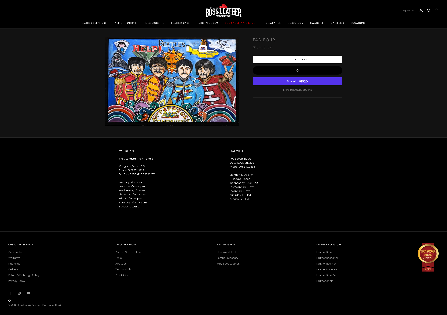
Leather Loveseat (327, 269)
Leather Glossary (227, 258)
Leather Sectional (327, 258)
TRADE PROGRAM (207, 23)
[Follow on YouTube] (28, 293)
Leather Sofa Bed (327, 275)
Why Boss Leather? (228, 263)
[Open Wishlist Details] (9, 300)
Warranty (14, 258)
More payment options (297, 89)
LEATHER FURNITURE (94, 23)
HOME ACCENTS (154, 23)
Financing (14, 263)
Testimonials (123, 269)
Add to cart (297, 59)
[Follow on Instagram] (19, 293)
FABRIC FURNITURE (125, 23)
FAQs (118, 258)
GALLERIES (337, 23)
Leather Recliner (326, 263)
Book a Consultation (128, 252)
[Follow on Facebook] (10, 293)
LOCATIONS (358, 23)
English (406, 10)
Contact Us (15, 252)
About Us (121, 263)
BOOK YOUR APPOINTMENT (242, 23)
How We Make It (226, 252)
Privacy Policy (16, 281)
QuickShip (121, 275)
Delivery (13, 269)
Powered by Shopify (52, 304)
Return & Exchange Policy (23, 275)
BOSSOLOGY (295, 23)
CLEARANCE (273, 23)
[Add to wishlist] (297, 70)
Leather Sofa (324, 252)
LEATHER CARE (180, 23)
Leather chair (324, 281)
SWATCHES (317, 23)
